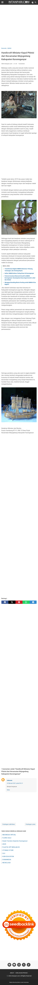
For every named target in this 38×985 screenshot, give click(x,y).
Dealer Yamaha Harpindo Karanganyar (14, 841)
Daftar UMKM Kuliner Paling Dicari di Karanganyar (19, 273)
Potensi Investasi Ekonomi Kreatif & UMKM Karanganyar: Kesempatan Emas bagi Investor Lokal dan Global (20, 278)
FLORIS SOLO (6, 838)
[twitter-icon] (24, 965)
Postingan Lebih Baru (8, 824)
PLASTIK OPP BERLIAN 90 (11, 847)
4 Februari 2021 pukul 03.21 (15, 783)
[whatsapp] (26, 602)
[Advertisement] (19, 26)
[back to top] (34, 981)
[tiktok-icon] (28, 965)
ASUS (4, 844)
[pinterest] (19, 602)
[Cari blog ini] (35, 2)
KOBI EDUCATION (8, 856)
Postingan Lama (30, 824)
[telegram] (33, 602)
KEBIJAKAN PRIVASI (21, 973)
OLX (3, 853)
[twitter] (11, 602)
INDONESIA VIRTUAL (9, 835)
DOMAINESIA (6, 859)
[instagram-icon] (19, 965)
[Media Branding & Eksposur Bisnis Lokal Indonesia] (19, 2)
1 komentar (21, 63)
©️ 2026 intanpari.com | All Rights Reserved (19, 976)
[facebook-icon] (9, 965)
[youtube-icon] (14, 965)
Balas (8, 790)
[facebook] (4, 602)
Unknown (9, 780)
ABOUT (12, 973)
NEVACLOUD (6, 863)
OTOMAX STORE (7, 850)
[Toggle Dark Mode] (33, 2)
